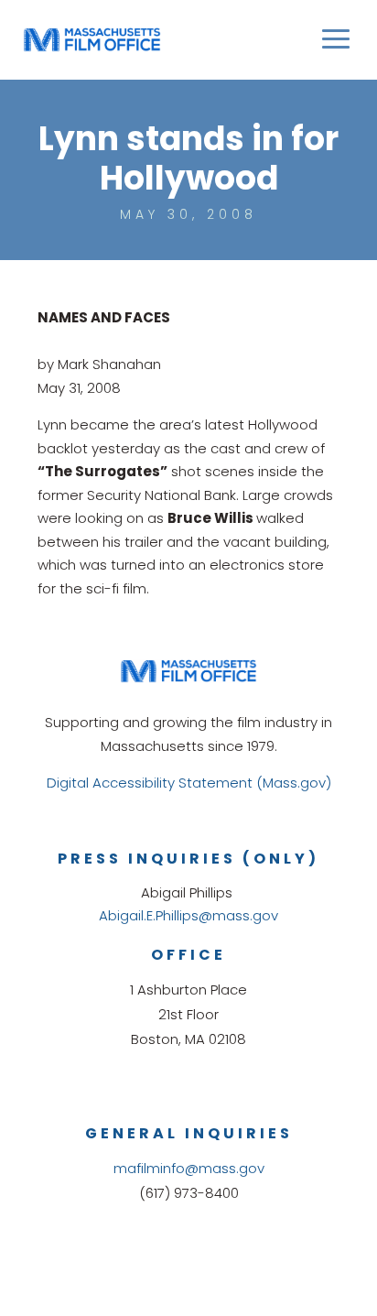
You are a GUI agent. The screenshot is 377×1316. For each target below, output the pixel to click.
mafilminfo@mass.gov (188, 1168)
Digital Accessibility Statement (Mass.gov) (189, 782)
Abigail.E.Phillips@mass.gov (188, 915)
